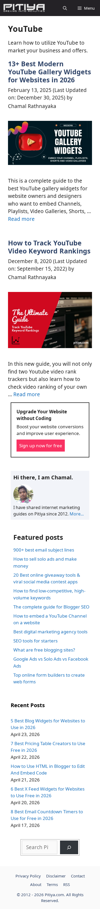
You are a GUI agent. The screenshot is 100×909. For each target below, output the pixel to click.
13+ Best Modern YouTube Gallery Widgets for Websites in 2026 (49, 71)
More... (77, 514)
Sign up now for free (40, 445)
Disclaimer (56, 876)
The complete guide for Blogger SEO (51, 607)
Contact (78, 876)
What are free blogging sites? (44, 650)
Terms (52, 884)
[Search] (69, 847)
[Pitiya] (24, 8)
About (35, 884)
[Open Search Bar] (65, 8)
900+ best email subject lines (43, 550)
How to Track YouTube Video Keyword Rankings (49, 246)
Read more (21, 218)
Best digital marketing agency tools (50, 632)
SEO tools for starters (35, 641)
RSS (66, 884)
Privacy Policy (28, 876)
